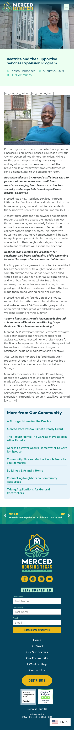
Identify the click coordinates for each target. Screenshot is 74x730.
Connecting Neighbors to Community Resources (32, 479)
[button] (66, 7)
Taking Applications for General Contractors (28, 491)
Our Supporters (37, 652)
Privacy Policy (37, 714)
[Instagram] (24, 579)
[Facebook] (32, 579)
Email (15, 618)
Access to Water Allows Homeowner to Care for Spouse (37, 449)
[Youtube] (49, 579)
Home (37, 640)
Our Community (21, 75)
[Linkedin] (41, 579)
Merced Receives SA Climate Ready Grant (35, 429)
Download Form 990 (37, 709)
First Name (18, 596)
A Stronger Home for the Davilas (29, 421)
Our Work (37, 646)
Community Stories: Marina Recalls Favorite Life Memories (36, 461)
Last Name (18, 607)
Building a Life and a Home (25, 470)
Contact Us (37, 670)
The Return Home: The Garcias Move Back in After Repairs (37, 438)
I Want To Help (37, 664)
